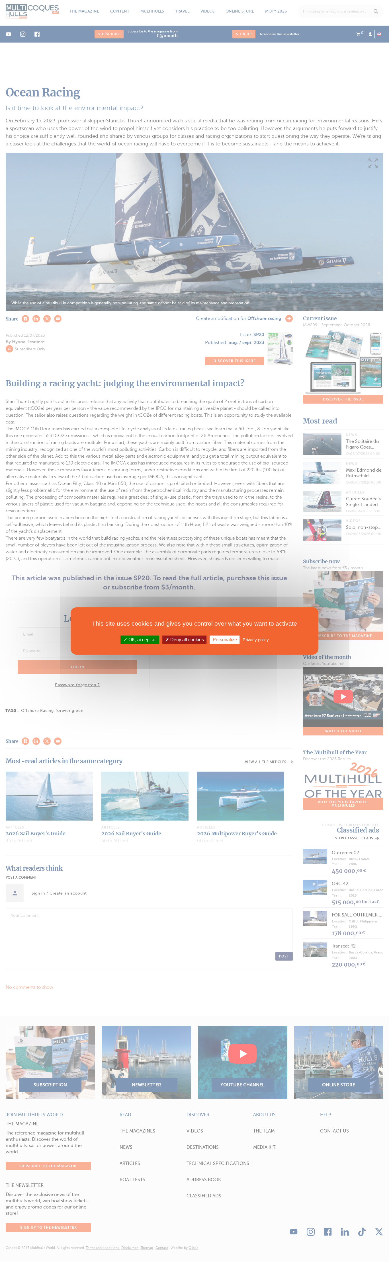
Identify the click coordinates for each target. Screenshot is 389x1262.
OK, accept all (142, 639)
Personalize (225, 639)
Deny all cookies (186, 639)
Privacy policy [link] (256, 639)
